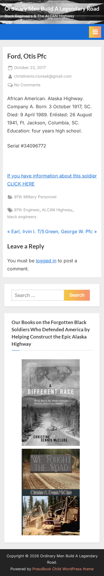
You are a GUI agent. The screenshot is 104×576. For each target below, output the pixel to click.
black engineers (21, 216)
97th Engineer (27, 209)
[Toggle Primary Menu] (95, 32)
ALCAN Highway (57, 209)
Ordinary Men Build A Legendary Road (52, 8)
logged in (46, 260)
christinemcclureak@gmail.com (43, 76)
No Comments (27, 85)
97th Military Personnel (35, 197)
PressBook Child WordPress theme (63, 569)
